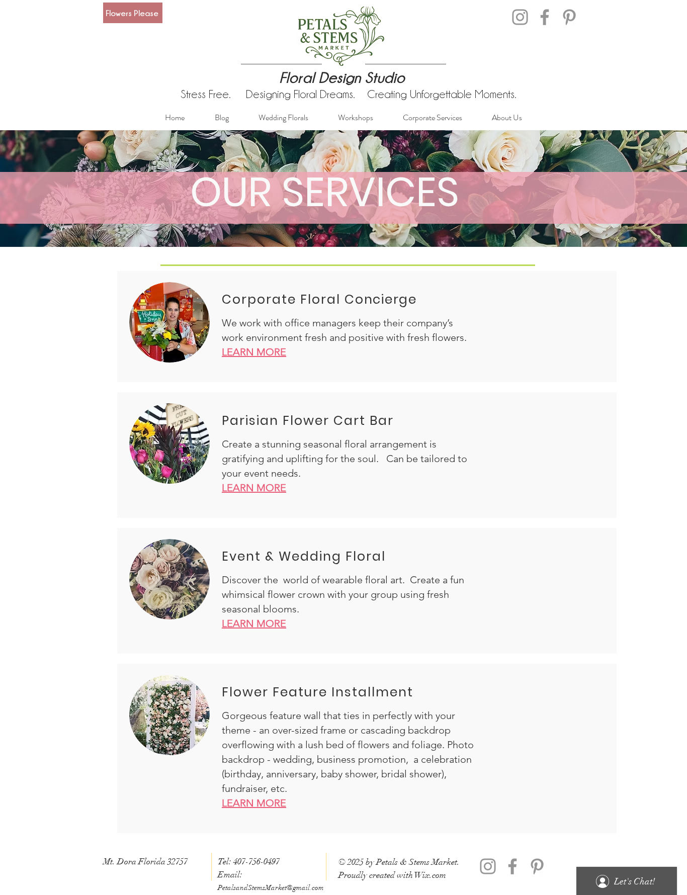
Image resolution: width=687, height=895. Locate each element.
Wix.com (430, 875)
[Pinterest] (569, 17)
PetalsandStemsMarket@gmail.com (271, 887)
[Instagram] (520, 17)
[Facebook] (544, 17)
